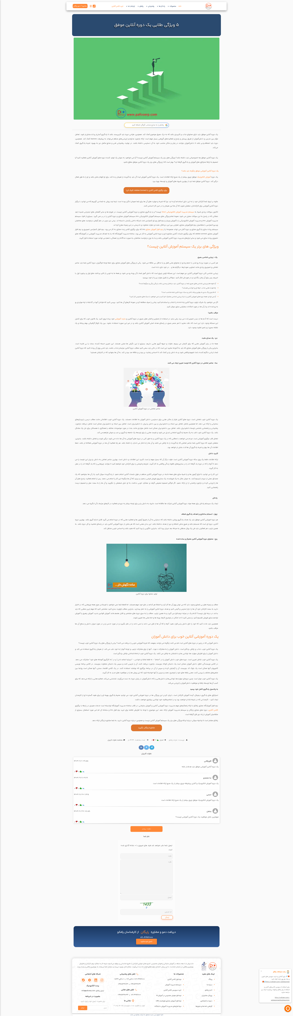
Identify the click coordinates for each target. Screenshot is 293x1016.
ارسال (167, 917)
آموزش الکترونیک (204, 177)
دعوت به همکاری (206, 1001)
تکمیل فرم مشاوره (146, 941)
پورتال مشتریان (207, 995)
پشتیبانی (151, 6)
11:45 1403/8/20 (81, 794)
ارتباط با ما (131, 6)
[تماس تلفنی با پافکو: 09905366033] (94, 7)
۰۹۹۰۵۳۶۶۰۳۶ (123, 984)
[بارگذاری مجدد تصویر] (146, 903)
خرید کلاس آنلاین (117, 6)
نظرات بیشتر (146, 829)
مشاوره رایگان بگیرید (146, 727)
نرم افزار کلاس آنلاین (174, 979)
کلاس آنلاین (213, 710)
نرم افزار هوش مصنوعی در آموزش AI (168, 995)
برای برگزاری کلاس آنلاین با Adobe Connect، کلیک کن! (146, 190)
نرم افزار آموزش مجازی (154, 229)
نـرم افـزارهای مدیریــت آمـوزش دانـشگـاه (168, 1006)
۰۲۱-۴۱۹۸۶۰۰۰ (136, 995)
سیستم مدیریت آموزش (173, 985)
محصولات (173, 6)
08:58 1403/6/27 (82, 811)
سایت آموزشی (120, 318)
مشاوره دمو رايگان (80, 6)
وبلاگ (210, 979)
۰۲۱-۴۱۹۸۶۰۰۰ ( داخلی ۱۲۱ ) (135, 979)
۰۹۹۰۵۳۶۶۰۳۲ (135, 984)
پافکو (141, 6)
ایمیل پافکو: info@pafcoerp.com (92, 991)
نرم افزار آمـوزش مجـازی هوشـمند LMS (168, 1001)
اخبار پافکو (208, 990)
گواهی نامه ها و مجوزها (204, 1006)
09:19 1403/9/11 (81, 777)
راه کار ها (162, 6)
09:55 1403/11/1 (81, 761)
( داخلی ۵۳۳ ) (119, 979)
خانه (179, 6)
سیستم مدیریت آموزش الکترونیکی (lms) (178, 212)
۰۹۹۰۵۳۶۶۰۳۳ (123, 995)
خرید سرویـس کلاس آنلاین (172, 990)
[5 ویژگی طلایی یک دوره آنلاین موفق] (146, 79)
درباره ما (209, 985)
